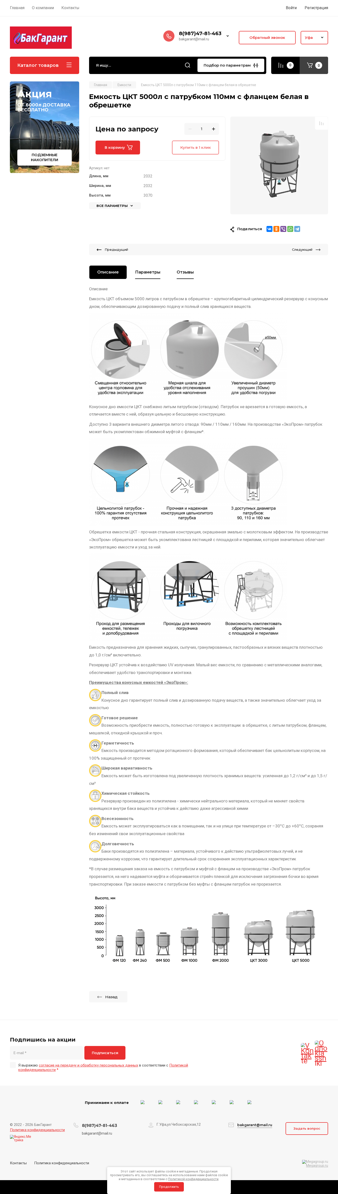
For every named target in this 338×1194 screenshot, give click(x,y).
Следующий (302, 249)
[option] (279, 165)
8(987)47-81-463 (200, 33)
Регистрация (316, 7)
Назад (111, 997)
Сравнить (321, 123)
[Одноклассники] (276, 229)
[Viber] (283, 229)
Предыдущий (116, 249)
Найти (187, 65)
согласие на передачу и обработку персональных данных (88, 1065)
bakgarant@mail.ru (254, 1125)
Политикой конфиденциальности (193, 1179)
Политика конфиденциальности (37, 1130)
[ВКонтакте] (269, 229)
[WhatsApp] (290, 229)
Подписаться (105, 1052)
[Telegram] (297, 229)
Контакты (18, 1163)
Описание (108, 272)
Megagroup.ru (317, 1166)
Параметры (147, 272)
